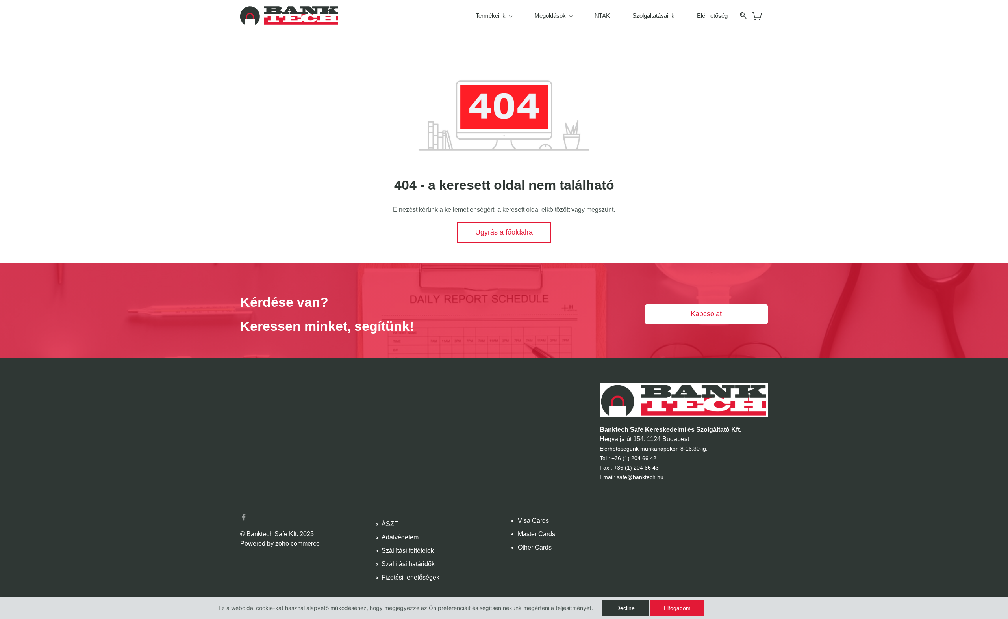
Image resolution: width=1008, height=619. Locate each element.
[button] (504, 232)
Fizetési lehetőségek (410, 577)
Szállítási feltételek (408, 550)
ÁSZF (390, 523)
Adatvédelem (400, 537)
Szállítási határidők (408, 564)
